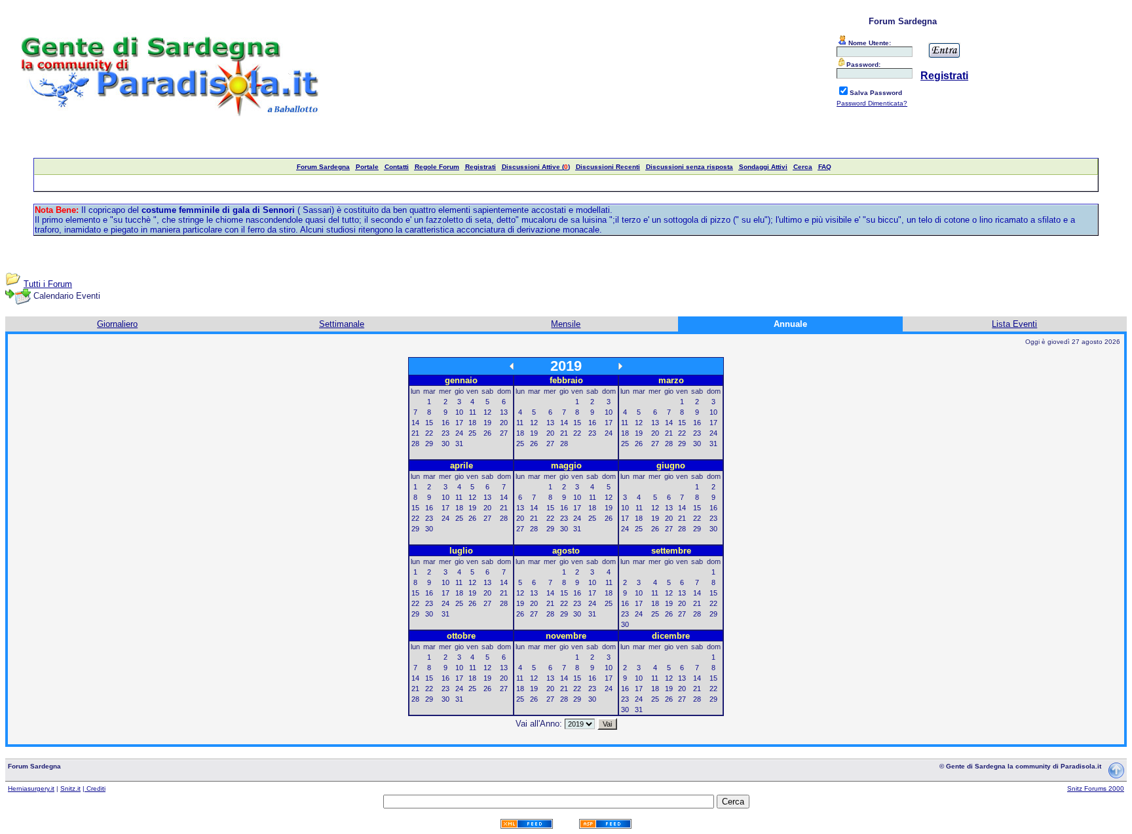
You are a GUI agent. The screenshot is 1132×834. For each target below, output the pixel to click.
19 (487, 422)
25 (472, 433)
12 (487, 412)
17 (459, 422)
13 (504, 412)
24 (459, 433)
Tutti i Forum (48, 284)
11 (472, 412)
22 (429, 433)
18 (472, 422)
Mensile (565, 324)
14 (415, 422)
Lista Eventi (1014, 324)
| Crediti (94, 788)
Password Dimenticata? (872, 103)
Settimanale (341, 324)
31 (459, 443)
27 (504, 433)
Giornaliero (117, 324)
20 (504, 422)
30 (445, 443)
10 (459, 412)
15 (429, 422)
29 (429, 443)
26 (487, 433)
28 (415, 443)
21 (415, 433)
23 (445, 433)
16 (445, 422)
